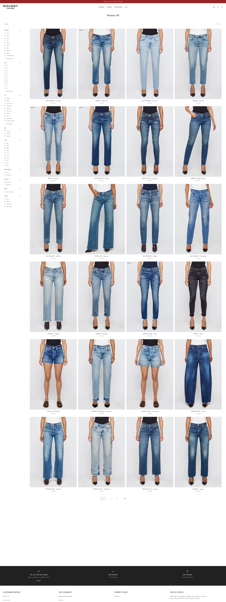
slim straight (9, 106)
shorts (8, 35)
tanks (8, 48)
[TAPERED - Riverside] (101, 297)
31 (7, 85)
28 (7, 78)
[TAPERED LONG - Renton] (198, 141)
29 (7, 80)
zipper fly (9, 184)
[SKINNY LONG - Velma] (149, 297)
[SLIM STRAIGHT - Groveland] (198, 219)
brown (8, 153)
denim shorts (9, 103)
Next (125, 498)
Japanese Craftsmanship (65, 596)
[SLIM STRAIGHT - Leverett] (53, 64)
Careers (61, 600)
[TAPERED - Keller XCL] (101, 64)
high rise (9, 136)
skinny (8, 115)
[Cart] (222, 7)
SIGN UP (39, 580)
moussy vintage (10, 192)
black (8, 148)
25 (7, 71)
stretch (8, 201)
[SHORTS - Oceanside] (53, 374)
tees (7, 40)
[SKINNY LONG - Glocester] (149, 141)
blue (7, 143)
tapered (8, 113)
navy (8, 155)
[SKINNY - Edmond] (53, 141)
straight (8, 98)
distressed (9, 175)
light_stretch (9, 204)
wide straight (9, 118)
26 (7, 73)
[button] (101, 7)
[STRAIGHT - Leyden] (198, 452)
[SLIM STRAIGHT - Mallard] (149, 219)
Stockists (116, 596)
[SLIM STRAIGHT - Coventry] (149, 64)
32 (7, 88)
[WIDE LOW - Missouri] (101, 219)
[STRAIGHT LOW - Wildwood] (101, 452)
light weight (9, 206)
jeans (8, 33)
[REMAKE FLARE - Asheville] (53, 452)
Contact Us (6, 596)
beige (8, 150)
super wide (9, 111)
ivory (8, 165)
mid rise (8, 133)
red (7, 163)
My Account (6, 600)
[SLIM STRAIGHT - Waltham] (53, 219)
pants (8, 38)
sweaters (8, 50)
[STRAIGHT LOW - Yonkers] (149, 452)
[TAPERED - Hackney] (198, 64)
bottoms (8, 43)
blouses (8, 53)
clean (8, 172)
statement (9, 108)
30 (7, 83)
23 (7, 66)
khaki (8, 158)
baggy (8, 101)
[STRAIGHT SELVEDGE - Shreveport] (101, 374)
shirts (8, 45)
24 (7, 68)
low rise (8, 131)
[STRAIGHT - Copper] (53, 297)
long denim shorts (11, 120)
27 (7, 75)
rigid (8, 199)
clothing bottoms (10, 55)
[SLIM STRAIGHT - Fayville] (101, 141)
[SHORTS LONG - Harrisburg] (149, 374)
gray (8, 160)
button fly (9, 182)
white (8, 145)
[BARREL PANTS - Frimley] (198, 374)
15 (117, 498)
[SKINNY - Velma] (198, 297)
